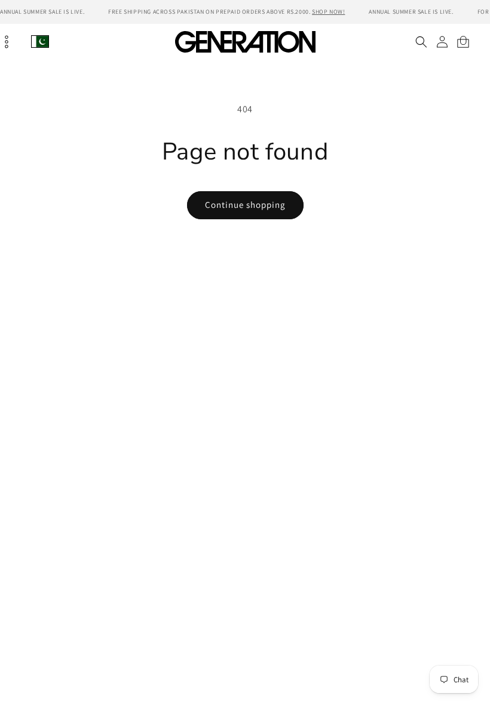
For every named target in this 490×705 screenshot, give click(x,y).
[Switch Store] (40, 41)
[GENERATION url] (245, 41)
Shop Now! (328, 12)
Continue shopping (245, 204)
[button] (421, 42)
